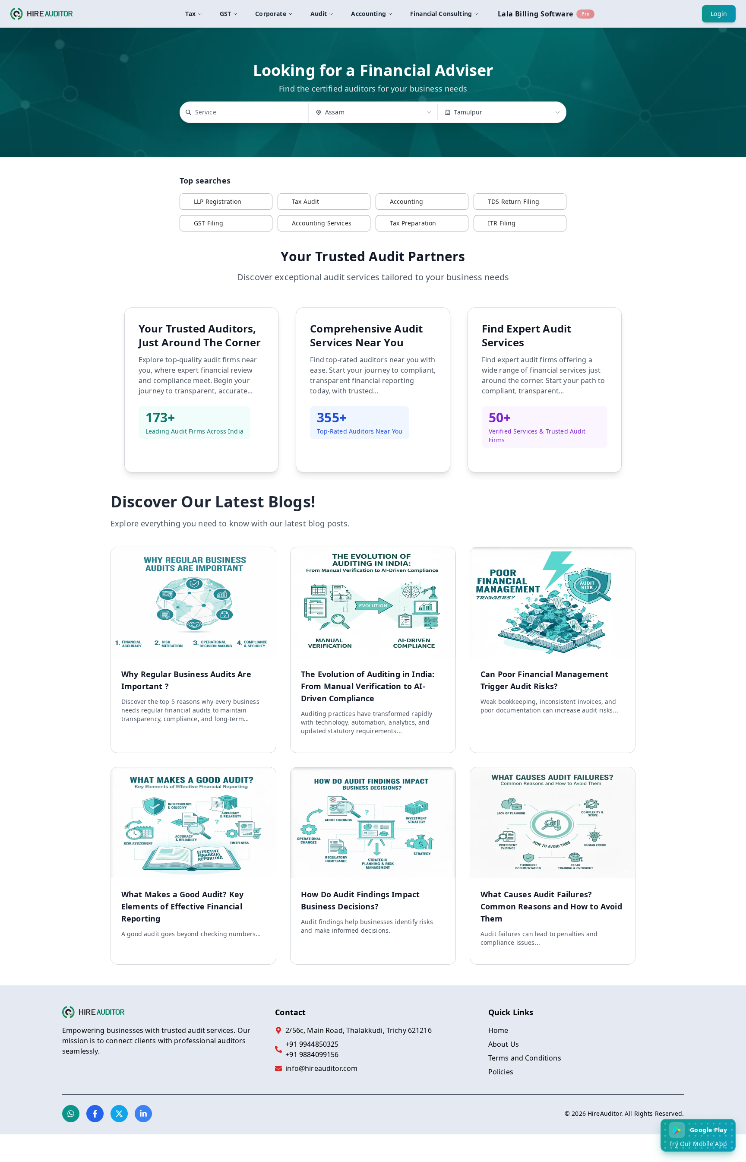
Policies (500, 1072)
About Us (503, 1044)
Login (719, 13)
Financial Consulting (441, 13)
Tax (190, 13)
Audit (318, 13)
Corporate (270, 13)
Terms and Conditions (524, 1058)
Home (498, 1030)
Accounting (368, 13)
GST (225, 13)
